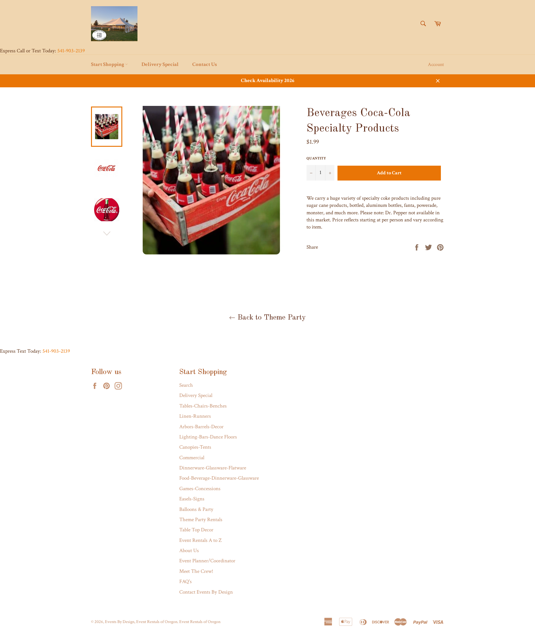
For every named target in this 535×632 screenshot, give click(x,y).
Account (436, 64)
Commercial (191, 457)
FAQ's (185, 581)
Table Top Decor (196, 529)
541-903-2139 (71, 50)
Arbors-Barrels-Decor (201, 426)
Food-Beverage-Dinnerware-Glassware (219, 478)
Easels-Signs (191, 498)
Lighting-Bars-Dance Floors (208, 437)
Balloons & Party (196, 509)
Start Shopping (108, 64)
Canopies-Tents (195, 447)
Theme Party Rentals (200, 519)
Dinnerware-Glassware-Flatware (212, 467)
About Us (189, 550)
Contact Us (204, 64)
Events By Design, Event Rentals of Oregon (141, 622)
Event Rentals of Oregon (199, 622)
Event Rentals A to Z (200, 540)
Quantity (316, 158)
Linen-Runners (195, 416)
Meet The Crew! (196, 571)
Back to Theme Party (270, 317)
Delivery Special (160, 64)
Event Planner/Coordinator (207, 560)
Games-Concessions (199, 488)
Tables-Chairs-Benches (203, 406)
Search (186, 385)
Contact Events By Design (206, 592)
